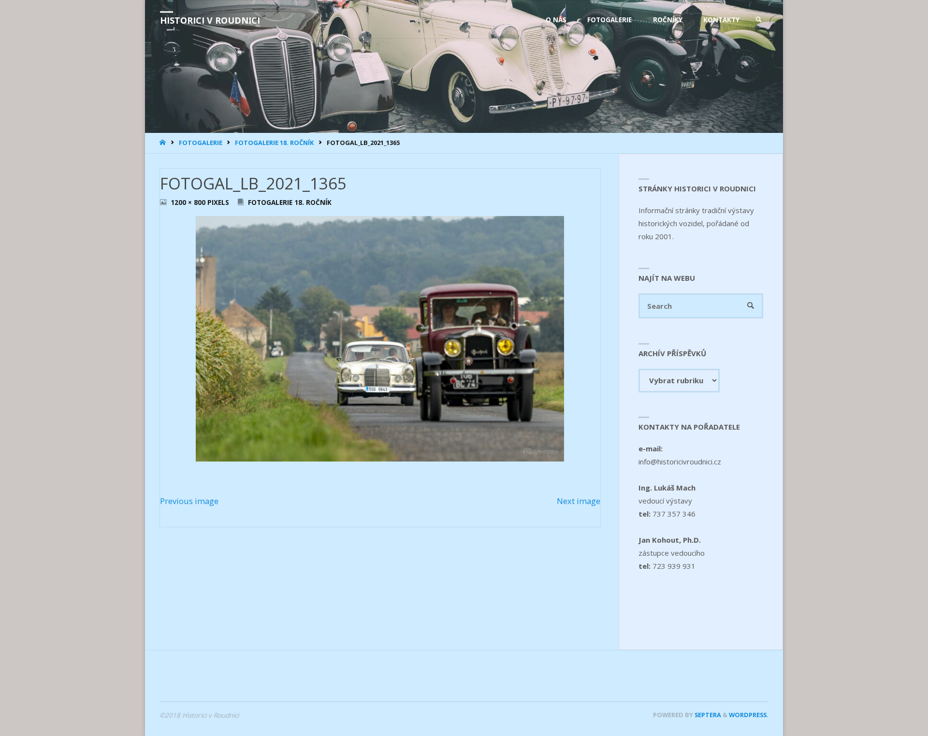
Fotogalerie (200, 142)
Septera (707, 714)
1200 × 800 (189, 202)
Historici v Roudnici (210, 20)
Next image (578, 500)
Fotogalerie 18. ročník (274, 142)
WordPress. (748, 714)
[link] (759, 19)
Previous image (189, 500)
